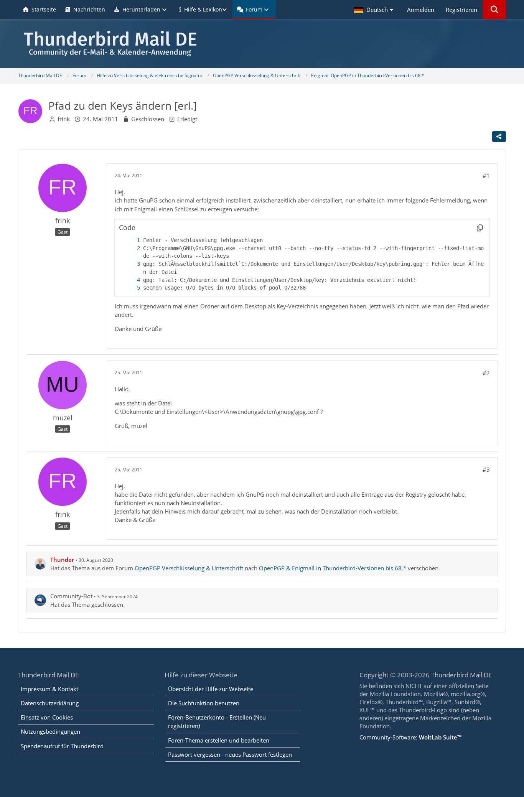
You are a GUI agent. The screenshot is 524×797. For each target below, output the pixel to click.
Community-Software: (410, 737)
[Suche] (494, 9)
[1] (131, 240)
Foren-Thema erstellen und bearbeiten (218, 740)
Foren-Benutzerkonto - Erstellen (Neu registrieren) (217, 721)
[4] (131, 280)
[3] (131, 264)
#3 (486, 469)
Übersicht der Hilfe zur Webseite (210, 689)
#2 (486, 373)
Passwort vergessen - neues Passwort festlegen (230, 754)
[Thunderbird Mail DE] (262, 43)
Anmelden (420, 9)
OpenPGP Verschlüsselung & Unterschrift (189, 568)
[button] (374, 9)
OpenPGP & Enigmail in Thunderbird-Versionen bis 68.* (332, 568)
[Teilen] (499, 136)
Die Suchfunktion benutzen (203, 703)
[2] (131, 248)
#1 (486, 175)
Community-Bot (71, 596)
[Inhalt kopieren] (480, 227)
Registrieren (461, 9)
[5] (131, 288)
